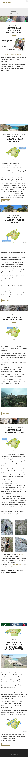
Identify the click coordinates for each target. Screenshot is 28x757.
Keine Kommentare (20, 134)
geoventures (7, 3)
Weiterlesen (5, 200)
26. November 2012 (14, 25)
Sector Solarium (16, 564)
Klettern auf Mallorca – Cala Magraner (14, 139)
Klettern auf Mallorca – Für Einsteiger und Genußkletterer (14, 645)
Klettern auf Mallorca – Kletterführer (14, 30)
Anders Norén (16, 754)
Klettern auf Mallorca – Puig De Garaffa (14, 220)
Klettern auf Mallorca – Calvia (14, 431)
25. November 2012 (8, 427)
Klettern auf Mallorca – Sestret (14, 318)
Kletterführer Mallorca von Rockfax (13, 54)
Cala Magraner (11, 566)
